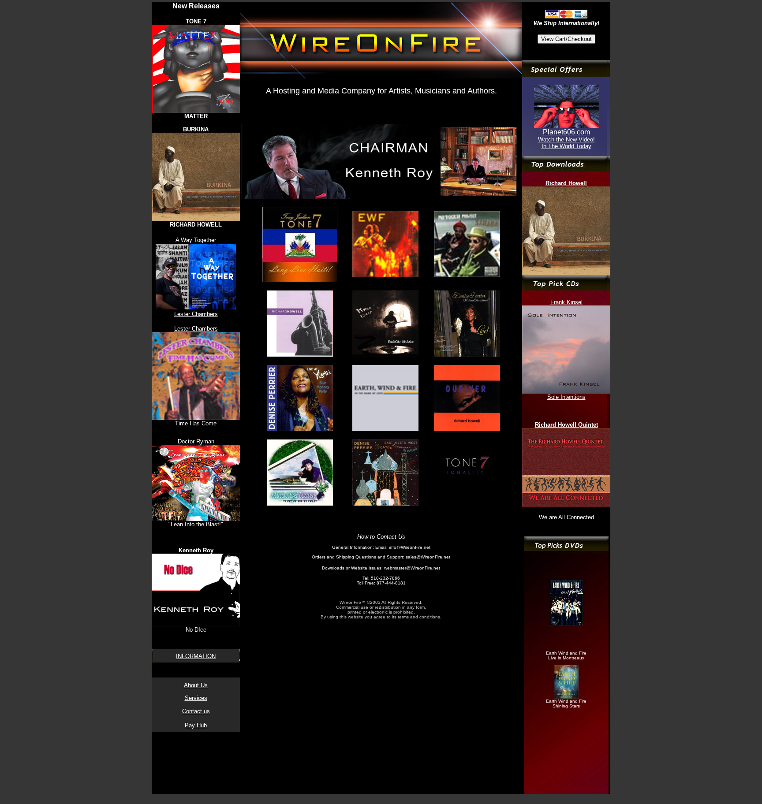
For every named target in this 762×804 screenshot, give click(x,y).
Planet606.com (566, 132)
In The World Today (566, 146)
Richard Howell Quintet (566, 424)
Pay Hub (196, 725)
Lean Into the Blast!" (197, 524)
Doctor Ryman (196, 441)
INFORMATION (196, 656)
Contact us (196, 711)
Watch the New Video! (566, 139)
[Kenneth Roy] (381, 197)
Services (196, 698)
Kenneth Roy (196, 550)
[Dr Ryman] (566, 126)
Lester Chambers (196, 314)
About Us (196, 685)
